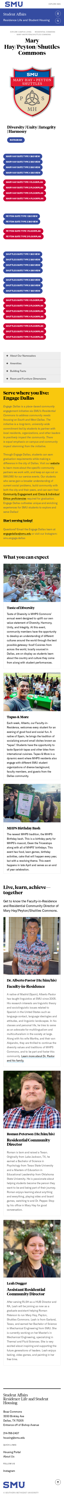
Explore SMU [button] (55, 4)
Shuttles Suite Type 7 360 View (23, 290)
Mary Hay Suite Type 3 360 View (23, 167)
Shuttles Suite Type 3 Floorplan (24, 311)
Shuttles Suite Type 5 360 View (23, 279)
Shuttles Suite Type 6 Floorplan (24, 331)
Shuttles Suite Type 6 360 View (23, 285)
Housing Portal (12, 1452)
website (54, 463)
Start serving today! (18, 520)
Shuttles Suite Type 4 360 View (23, 270)
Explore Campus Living (20, 32)
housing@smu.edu (14, 1437)
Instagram (16, 140)
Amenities (15, 363)
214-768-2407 (11, 1433)
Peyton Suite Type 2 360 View (22, 221)
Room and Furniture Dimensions (27, 378)
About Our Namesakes (22, 355)
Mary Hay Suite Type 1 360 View (23, 156)
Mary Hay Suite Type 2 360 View (23, 161)
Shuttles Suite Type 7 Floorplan (24, 337)
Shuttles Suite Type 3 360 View (23, 265)
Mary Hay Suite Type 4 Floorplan (24, 198)
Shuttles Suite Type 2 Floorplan (24, 305)
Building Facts (17, 371)
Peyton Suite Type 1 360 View (21, 216)
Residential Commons (45, 32)
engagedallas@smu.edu (17, 533)
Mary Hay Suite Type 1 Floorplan (24, 182)
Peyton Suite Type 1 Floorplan (23, 231)
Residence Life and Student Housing (26, 20)
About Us (8, 1456)
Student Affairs (14, 14)
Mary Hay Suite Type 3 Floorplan (24, 193)
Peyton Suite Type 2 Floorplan (23, 236)
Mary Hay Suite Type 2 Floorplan (24, 187)
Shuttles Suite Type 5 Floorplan (24, 326)
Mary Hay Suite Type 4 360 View (23, 172)
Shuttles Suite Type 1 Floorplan (24, 300)
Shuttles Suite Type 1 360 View (23, 254)
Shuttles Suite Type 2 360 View (23, 259)
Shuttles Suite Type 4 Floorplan (24, 316)
